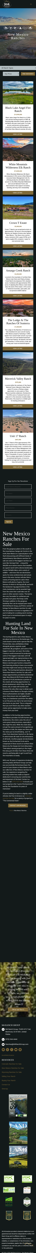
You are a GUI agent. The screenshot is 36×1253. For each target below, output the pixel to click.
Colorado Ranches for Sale (11, 1064)
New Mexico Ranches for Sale (13, 1068)
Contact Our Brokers (18, 805)
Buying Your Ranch (8, 1080)
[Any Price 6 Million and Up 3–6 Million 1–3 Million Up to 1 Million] (11, 74)
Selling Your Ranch (8, 1076)
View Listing (17, 134)
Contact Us (6, 1085)
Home (11, 810)
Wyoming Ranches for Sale (12, 1072)
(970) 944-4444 (17, 782)
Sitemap (5, 1089)
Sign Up (8, 522)
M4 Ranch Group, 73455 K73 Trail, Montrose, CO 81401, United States (18, 1031)
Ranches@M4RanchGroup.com (16, 1044)
